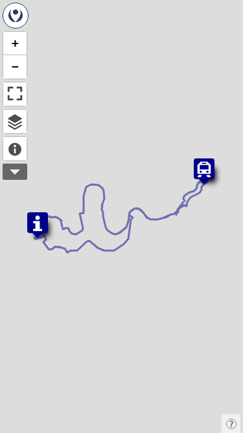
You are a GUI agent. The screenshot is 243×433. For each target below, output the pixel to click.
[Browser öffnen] (15, 121)
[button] (204, 171)
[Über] (15, 148)
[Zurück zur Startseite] (16, 16)
